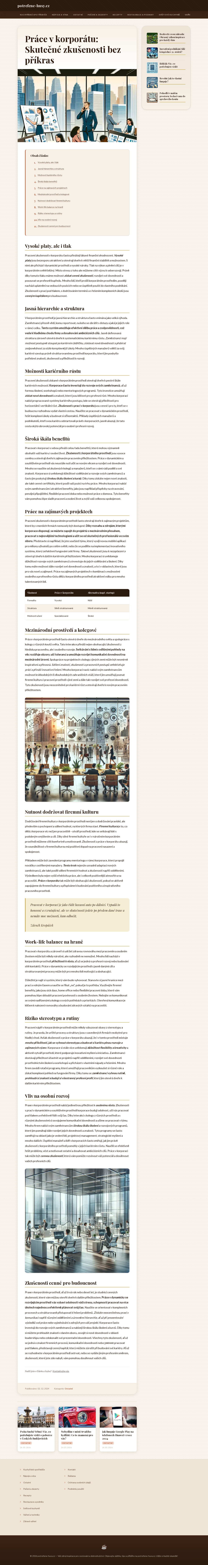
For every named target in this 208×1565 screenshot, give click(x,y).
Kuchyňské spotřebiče (33, 15)
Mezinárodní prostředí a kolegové (53, 194)
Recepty (117, 15)
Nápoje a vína (60, 15)
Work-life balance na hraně (50, 207)
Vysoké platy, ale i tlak (48, 162)
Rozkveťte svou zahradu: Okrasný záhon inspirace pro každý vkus (172, 37)
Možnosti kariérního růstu (50, 175)
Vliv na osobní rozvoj (47, 219)
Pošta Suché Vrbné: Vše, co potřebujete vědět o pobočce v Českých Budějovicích (36, 1435)
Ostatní (78, 15)
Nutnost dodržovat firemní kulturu (54, 200)
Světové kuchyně (169, 15)
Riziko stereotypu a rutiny (50, 213)
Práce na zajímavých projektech (52, 188)
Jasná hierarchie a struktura (51, 168)
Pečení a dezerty (98, 15)
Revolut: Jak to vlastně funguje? (171, 80)
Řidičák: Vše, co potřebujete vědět (169, 65)
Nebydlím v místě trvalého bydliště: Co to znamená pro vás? (77, 1435)
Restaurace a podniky (140, 15)
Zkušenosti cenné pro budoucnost (54, 226)
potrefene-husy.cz (33, 5)
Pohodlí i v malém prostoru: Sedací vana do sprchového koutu (172, 96)
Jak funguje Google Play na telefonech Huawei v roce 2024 (118, 1435)
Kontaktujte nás (61, 1371)
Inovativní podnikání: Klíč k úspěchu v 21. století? (172, 50)
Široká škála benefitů (47, 181)
